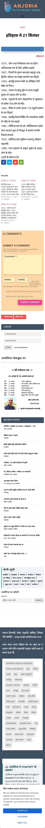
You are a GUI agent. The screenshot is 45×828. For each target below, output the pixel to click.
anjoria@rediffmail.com (28, 637)
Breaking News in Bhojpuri (19, 663)
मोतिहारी (33, 729)
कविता (5, 465)
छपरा (8, 691)
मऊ (36, 723)
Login (8, 347)
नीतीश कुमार (10, 702)
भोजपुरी (25, 718)
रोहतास (8, 734)
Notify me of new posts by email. (19, 296)
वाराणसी (9, 740)
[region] (22, 806)
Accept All (23, 811)
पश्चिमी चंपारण (33, 702)
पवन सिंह (21, 702)
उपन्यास (25, 581)
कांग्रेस (8, 674)
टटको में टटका (11, 696)
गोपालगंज (18, 680)
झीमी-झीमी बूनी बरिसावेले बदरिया (15, 444)
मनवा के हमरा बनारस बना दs (14, 545)
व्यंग (28, 584)
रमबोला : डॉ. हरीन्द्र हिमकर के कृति (15, 463)
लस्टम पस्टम (19, 734)
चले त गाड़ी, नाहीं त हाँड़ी (12, 517)
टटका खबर (25, 691)
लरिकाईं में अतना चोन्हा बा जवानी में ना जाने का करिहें (22, 535)
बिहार (26, 712)
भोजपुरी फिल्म (11, 723)
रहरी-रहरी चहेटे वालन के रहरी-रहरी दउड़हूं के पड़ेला (21, 454)
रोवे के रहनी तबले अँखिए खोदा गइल (16, 508)
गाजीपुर (8, 680)
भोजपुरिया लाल (8, 475)
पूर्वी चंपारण (17, 707)
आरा (28, 669)
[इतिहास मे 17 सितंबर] (11, 190)
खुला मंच (8, 584)
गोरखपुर (26, 685)
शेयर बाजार (20, 740)
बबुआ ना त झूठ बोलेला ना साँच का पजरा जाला (19, 526)
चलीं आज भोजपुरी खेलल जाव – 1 (15, 554)
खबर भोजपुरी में (26, 674)
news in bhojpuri (14, 669)
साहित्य (10, 465)
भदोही (8, 718)
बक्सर (26, 707)
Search (4, 596)
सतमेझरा (9, 429)
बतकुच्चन (9, 712)
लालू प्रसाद (30, 734)
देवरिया (21, 696)
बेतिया (34, 712)
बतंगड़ (34, 707)
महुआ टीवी (22, 729)
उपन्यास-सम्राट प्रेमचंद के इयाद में (15, 499)
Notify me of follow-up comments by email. (24, 291)
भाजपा (16, 718)
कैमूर (15, 674)
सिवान (8, 745)
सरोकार (15, 475)
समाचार (22, 27)
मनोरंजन (6, 547)
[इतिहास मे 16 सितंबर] (31, 190)
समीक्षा (35, 584)
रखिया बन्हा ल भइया (11, 435)
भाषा (5, 429)
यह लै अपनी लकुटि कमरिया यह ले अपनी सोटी (19, 490)
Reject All (22, 823)
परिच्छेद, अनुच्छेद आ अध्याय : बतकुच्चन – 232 (20, 426)
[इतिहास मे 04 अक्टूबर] (11, 213)
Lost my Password (20, 348)
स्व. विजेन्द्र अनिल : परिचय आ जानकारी (17, 472)
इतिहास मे (40, 56)
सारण (29, 740)
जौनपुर (15, 691)
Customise (23, 817)
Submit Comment (30, 302)
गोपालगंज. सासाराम (13, 685)
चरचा (5, 538)
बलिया (18, 712)
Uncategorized (9, 484)
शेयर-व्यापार (17, 578)
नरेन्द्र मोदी (31, 696)
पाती (7, 707)
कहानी (5, 529)
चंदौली (34, 685)
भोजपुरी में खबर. (25, 723)
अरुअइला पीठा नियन (11, 481)
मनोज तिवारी (10, 729)
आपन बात (15, 581)
